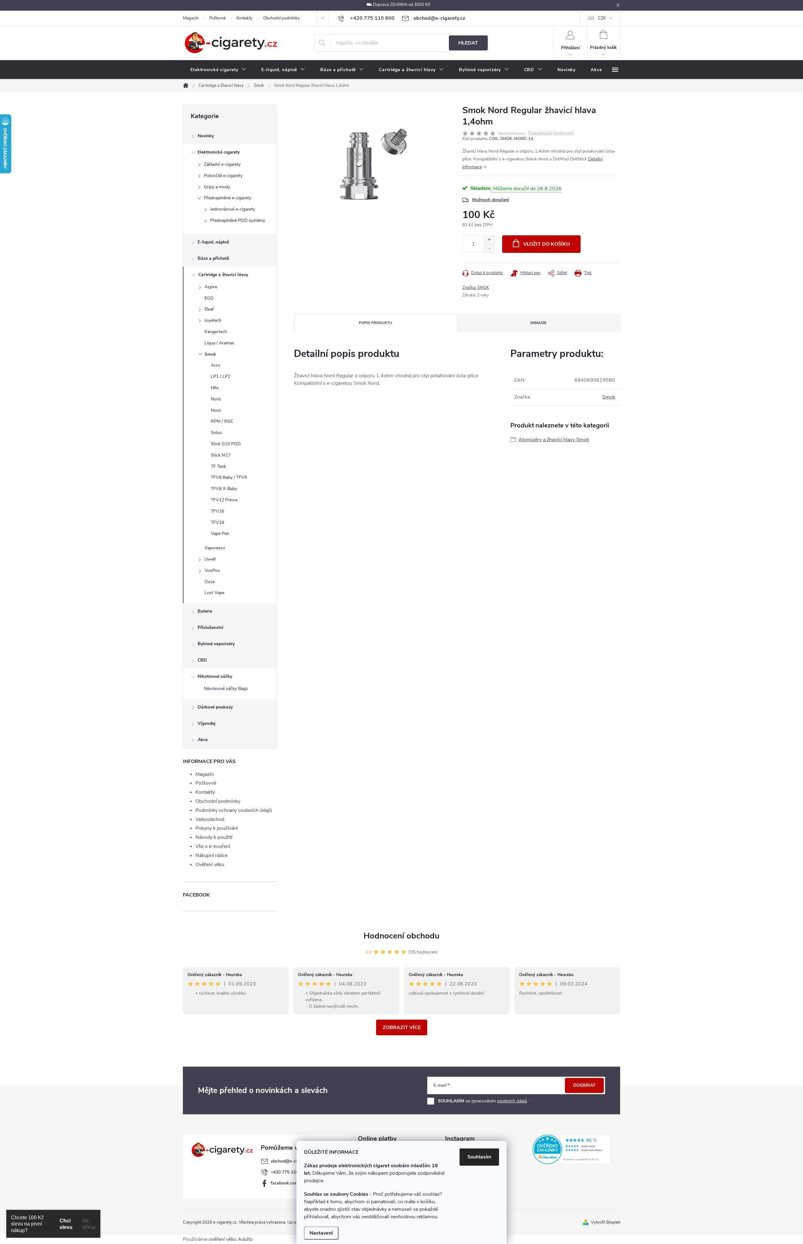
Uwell (210, 559)
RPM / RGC (222, 421)
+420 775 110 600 (289, 1172)
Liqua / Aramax (219, 343)
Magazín (191, 18)
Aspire (211, 287)
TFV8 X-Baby (224, 489)
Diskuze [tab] (538, 322)
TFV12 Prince (224, 500)
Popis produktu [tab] (375, 322)
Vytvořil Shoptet (605, 1222)
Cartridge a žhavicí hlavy (223, 275)
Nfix (215, 388)
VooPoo (212, 570)
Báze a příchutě (213, 258)
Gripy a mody (217, 187)
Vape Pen (220, 533)
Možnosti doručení (490, 200)
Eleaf (209, 309)
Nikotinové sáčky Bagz (226, 689)
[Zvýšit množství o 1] (489, 240)
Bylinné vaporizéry (216, 644)
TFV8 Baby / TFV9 (229, 477)
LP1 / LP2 (220, 376)
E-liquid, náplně (213, 242)
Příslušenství (210, 627)
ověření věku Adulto (231, 1239)
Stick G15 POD (226, 444)
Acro (215, 365)
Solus (216, 433)
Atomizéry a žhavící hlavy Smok (553, 439)
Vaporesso (215, 548)
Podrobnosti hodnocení (551, 133)
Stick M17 (221, 455)
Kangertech (216, 332)
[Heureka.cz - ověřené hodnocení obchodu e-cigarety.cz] (571, 1149)
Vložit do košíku (546, 244)
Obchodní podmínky (281, 18)
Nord (216, 399)
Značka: (475, 287)
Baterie (205, 611)
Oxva (210, 582)
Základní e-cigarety (222, 164)
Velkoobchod (209, 819)
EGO (209, 298)
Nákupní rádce (211, 855)
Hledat (468, 42)
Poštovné (217, 18)
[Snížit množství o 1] (489, 248)
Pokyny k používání (216, 828)
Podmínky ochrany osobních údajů (233, 810)
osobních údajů (512, 1101)
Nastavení (321, 1233)
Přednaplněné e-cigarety (227, 198)
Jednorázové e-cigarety (232, 209)
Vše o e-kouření (212, 846)
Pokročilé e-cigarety (223, 176)
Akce (203, 740)
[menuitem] (218, 70)
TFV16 (217, 511)
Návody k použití (213, 837)
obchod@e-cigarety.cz (293, 1161)
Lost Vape (214, 593)
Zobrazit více (402, 1027)
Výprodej (206, 723)
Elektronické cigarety (219, 152)
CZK (602, 18)
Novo (216, 410)
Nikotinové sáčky (215, 676)
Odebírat (584, 1085)
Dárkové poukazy (215, 707)
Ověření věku (209, 864)
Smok (210, 354)
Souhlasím (479, 1156)
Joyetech (213, 320)
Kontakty (245, 18)
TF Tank (218, 466)
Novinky (206, 136)
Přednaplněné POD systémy (237, 220)
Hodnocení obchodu (401, 935)
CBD (202, 660)
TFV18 (217, 522)
